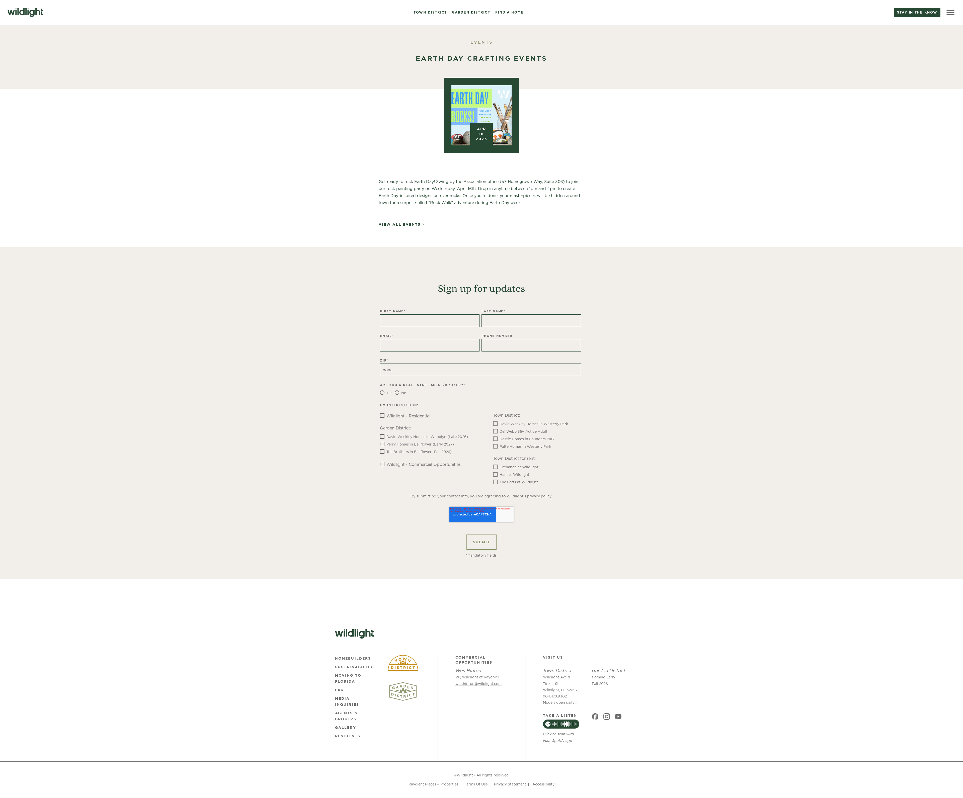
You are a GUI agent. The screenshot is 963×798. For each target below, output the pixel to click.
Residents (347, 736)
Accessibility (543, 784)
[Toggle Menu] (950, 13)
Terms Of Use (476, 784)
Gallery (345, 727)
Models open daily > (560, 702)
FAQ (339, 689)
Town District (430, 13)
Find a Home (509, 13)
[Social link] (595, 716)
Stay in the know (917, 12)
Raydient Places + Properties (433, 784)
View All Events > (402, 224)
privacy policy (539, 496)
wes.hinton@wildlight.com (478, 683)
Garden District (471, 13)
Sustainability (354, 666)
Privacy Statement (510, 784)
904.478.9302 (555, 696)
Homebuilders (353, 658)
